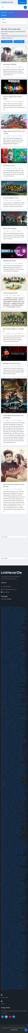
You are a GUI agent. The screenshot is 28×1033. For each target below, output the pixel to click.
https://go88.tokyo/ (18, 631)
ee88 (21, 742)
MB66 (12, 614)
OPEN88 (23, 638)
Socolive (15, 837)
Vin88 (4, 767)
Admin (7, 231)
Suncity (2, 900)
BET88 (16, 792)
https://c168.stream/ (13, 855)
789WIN (20, 886)
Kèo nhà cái (19, 725)
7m (23, 621)
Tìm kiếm (10, 12)
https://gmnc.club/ (12, 733)
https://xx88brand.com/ (16, 632)
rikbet (23, 731)
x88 (25, 679)
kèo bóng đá (15, 888)
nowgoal (20, 621)
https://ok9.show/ (4, 745)
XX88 (10, 617)
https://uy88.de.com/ (9, 735)
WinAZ (16, 859)
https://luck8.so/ (4, 734)
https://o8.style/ (6, 679)
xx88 (14, 616)
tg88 (2, 712)
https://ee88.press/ (4, 914)
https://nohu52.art (21, 765)
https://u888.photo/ (22, 710)
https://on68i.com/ (6, 792)
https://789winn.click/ (11, 862)
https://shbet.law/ (12, 667)
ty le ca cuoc (3, 628)
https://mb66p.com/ (6, 613)
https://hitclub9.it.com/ (7, 752)
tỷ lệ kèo (4, 940)
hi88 (24, 902)
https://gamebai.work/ (21, 662)
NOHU (13, 805)
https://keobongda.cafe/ (10, 653)
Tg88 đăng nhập (4, 747)
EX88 (22, 822)
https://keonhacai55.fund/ (9, 723)
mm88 (6, 936)
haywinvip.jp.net (14, 774)
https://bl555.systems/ (16, 706)
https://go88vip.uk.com (5, 904)
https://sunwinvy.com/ (21, 891)
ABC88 (2, 799)
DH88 (7, 887)
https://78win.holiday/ (5, 869)
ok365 (4, 817)
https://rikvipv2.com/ (4, 772)
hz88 (19, 737)
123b (3, 717)
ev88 (4, 680)
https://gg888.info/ (4, 882)
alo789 (15, 791)
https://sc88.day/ (4, 699)
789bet (16, 705)
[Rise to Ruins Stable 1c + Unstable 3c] (14, 319)
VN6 (12, 870)
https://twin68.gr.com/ (5, 808)
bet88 (9, 624)
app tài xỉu (5, 691)
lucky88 (22, 781)
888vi (20, 890)
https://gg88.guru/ (16, 709)
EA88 (24, 761)
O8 (18, 722)
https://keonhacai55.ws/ (16, 814)
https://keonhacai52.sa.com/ (18, 927)
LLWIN (24, 660)
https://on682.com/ (12, 796)
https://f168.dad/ (12, 713)
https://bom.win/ (16, 657)
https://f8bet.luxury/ (4, 923)
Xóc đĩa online (11, 628)
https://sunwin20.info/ (5, 834)
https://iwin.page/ (11, 696)
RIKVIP (11, 630)
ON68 (10, 761)
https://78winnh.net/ (23, 613)
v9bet (14, 612)
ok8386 (11, 760)
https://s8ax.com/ (22, 901)
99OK (7, 895)
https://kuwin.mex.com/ (5, 872)
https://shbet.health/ (15, 736)
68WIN (2, 762)
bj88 (16, 670)
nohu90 (14, 686)
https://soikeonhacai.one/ (5, 738)
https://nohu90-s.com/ (5, 851)
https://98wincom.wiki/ (18, 938)
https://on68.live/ (4, 836)
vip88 (16, 917)
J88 (1, 736)
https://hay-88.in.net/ (21, 749)
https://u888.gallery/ (10, 758)
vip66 (25, 612)
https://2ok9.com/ (4, 662)
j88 (9, 763)
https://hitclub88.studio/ (10, 767)
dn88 (15, 752)
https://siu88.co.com (16, 830)
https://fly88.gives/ (21, 673)
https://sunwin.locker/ (5, 617)
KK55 (2, 708)
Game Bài (8, 749)
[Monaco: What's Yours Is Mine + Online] (14, 86)
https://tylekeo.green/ (5, 664)
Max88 (2, 653)
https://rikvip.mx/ (4, 739)
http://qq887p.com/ (21, 883)
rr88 (2, 679)
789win (17, 630)
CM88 (8, 652)
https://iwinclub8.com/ (5, 815)
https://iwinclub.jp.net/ (5, 684)
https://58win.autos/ (19, 740)
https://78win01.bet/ (22, 707)
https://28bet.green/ (4, 837)
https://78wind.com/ (7, 669)
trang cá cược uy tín (22, 690)
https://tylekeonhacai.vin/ (5, 687)
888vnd (22, 890)
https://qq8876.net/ (10, 721)
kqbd (19, 644)
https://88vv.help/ (4, 862)
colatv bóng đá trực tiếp (22, 615)
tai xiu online (23, 726)
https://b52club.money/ (21, 652)
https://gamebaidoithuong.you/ (14, 664)
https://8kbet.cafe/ (15, 808)
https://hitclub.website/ (18, 624)
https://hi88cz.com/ (10, 940)
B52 (23, 642)
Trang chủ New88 (13, 911)
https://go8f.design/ (19, 752)
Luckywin (10, 726)
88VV (16, 749)
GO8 (24, 877)
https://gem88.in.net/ (13, 815)
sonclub (19, 903)
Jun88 (12, 637)
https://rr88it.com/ (19, 649)
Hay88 (23, 722)
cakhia (13, 705)
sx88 (20, 912)
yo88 (7, 680)
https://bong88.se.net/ (5, 690)
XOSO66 (9, 799)
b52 (12, 616)
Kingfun (15, 761)
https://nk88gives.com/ (17, 910)
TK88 (25, 781)
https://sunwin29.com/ (5, 779)
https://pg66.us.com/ (4, 637)
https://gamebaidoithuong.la (22, 718)
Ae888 (15, 768)
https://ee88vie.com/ (7, 609)
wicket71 (19, 846)
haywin (12, 778)
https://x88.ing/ (19, 724)
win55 (23, 858)
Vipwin (19, 766)
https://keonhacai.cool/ (5, 670)
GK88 (22, 854)
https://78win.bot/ (23, 654)
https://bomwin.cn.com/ (22, 700)
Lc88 (13, 724)
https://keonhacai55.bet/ (8, 611)
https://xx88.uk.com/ (17, 782)
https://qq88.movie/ (11, 932)
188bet (23, 928)
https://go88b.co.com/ (12, 685)
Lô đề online (16, 680)
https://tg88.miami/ (8, 870)
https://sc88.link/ (15, 760)
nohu (2, 735)
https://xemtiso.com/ (11, 845)
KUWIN (10, 805)
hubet (18, 742)
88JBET (2, 870)
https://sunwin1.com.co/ (15, 769)
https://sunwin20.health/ (13, 851)
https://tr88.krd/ (10, 915)
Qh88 (8, 747)
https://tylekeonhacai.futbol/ (6, 616)
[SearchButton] (25, 7)
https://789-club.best (18, 775)
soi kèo (26, 618)
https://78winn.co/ (19, 906)
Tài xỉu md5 (12, 874)
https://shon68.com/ (9, 928)
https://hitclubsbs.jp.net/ (20, 641)
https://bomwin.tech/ (15, 625)
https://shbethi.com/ (4, 667)
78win (13, 609)
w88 (4, 735)
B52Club (17, 686)
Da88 (8, 919)
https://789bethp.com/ (7, 712)
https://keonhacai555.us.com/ (6, 814)
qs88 (16, 726)
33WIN (12, 720)
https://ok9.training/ (4, 855)
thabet (5, 678)
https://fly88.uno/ (21, 639)
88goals (20, 628)
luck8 (9, 717)
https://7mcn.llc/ (12, 670)
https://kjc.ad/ (9, 844)
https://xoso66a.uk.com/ (8, 858)
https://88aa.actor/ (13, 652)
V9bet (17, 644)
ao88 (17, 678)
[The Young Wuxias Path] (14, 283)
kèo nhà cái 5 (24, 818)
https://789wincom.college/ (5, 942)
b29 (19, 681)
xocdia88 (2, 740)
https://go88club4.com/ (21, 659)
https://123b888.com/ (12, 727)
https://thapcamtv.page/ (22, 925)
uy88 (2, 705)
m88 (2, 890)
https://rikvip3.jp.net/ (12, 772)
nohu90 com (16, 887)
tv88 (9, 813)
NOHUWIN (3, 918)
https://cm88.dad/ (4, 631)
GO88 (12, 640)
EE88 (2, 672)
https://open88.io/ (6, 876)
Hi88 (6, 932)
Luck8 (24, 733)
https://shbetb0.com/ (21, 667)
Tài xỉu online (22, 841)
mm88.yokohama (12, 848)
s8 (21, 802)
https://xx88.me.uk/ (21, 619)
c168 (1, 681)
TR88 (24, 844)
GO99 (2, 726)
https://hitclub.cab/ (4, 696)
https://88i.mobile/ (4, 785)
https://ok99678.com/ (4, 693)
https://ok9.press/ (11, 698)
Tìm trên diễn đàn (6, 41)
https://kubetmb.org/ (5, 848)
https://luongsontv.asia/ (13, 925)
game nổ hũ (3, 711)
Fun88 (12, 608)
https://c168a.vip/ (18, 930)
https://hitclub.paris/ (4, 937)
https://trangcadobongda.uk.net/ (6, 714)
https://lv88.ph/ (15, 872)
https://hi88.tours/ (13, 800)
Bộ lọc (3, 19)
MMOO (2, 754)
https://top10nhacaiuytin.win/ (19, 622)
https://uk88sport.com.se (13, 835)
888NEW (2, 723)
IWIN (18, 610)
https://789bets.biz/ (7, 709)
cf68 (5, 796)
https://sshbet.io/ (22, 666)
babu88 (25, 846)
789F (13, 817)
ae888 (6, 652)
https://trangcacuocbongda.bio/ (20, 694)
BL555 (8, 734)
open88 (17, 637)
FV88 (16, 766)
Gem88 (5, 919)
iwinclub (10, 635)
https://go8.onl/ (10, 786)
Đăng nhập (22, 2)
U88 (7, 810)
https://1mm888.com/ (19, 924)
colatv (5, 615)
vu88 (6, 788)
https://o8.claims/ (18, 868)
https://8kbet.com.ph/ (13, 807)
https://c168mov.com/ (4, 713)
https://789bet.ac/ (16, 871)
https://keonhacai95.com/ (8, 646)
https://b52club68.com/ (13, 701)
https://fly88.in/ (21, 803)
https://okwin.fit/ (18, 932)
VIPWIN (9, 830)
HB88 (2, 887)
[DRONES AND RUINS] (14, 250)
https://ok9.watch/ (4, 694)
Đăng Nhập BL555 (8, 891)
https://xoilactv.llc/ (4, 802)
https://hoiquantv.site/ (5, 673)
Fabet (22, 918)
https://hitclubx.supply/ (12, 718)
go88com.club (8, 774)
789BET (24, 664)
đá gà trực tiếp (19, 788)
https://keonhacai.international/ (18, 704)
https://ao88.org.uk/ (12, 937)
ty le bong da (3, 719)
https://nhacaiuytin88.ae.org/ (15, 795)
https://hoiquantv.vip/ (22, 672)
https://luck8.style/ (4, 829)
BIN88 (15, 621)
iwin (23, 628)
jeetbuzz (15, 846)
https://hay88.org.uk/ (6, 801)
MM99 (17, 826)
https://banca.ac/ (13, 662)
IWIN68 (25, 704)
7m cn (14, 916)
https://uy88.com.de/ (20, 758)
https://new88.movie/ (13, 659)
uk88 (13, 691)
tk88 (19, 669)
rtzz (22, 877)
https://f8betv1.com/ (17, 896)
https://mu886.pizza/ (12, 793)
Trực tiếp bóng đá (4, 612)
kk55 (9, 836)
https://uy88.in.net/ (4, 759)
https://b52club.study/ (5, 706)
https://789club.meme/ (8, 849)
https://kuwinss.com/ (10, 863)
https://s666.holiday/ (12, 788)
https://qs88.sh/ (4, 875)
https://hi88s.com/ (4, 639)
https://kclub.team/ (19, 626)
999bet (20, 818)
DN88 (14, 740)
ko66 (2, 801)
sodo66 (24, 768)
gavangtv (14, 618)
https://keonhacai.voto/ (5, 642)
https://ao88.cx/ (21, 786)
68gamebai (20, 754)
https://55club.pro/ (20, 753)
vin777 (9, 917)
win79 (15, 644)
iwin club (15, 672)
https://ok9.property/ (22, 670)
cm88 (8, 659)
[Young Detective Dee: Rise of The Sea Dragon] (14, 395)
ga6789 (20, 678)
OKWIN (23, 936)
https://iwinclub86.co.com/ (5, 686)
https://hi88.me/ (12, 671)
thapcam (2, 778)
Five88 (2, 919)
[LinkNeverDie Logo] (7, 2)
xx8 (1, 857)
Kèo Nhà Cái (19, 761)
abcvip (9, 881)
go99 (23, 714)
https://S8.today (9, 804)
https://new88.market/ (8, 654)
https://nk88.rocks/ (22, 939)
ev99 (9, 731)
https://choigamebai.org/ (5, 622)
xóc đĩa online (20, 744)
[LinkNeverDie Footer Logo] (11, 572)
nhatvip (15, 780)
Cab (7, 200)
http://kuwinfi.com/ (16, 843)
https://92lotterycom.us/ (8, 708)
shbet (22, 720)
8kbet (4, 627)
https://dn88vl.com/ (20, 900)
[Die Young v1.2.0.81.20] (14, 54)
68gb (20, 714)
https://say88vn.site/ (17, 778)
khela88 (22, 846)
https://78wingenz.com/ (21, 708)
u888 (18, 710)
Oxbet (10, 919)
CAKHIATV (17, 799)
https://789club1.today (5, 751)
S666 (17, 779)
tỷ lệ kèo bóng (22, 917)
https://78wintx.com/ (22, 680)
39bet (8, 795)
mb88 (2, 718)
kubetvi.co (3, 750)
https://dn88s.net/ (4, 786)
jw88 (17, 912)
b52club (2, 649)
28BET (4, 845)
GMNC (2, 659)
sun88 (19, 917)
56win (13, 930)
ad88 (4, 857)
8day (25, 677)
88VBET (10, 890)
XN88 (22, 850)
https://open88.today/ (13, 638)
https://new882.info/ (19, 816)
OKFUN (25, 869)
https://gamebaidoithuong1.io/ (6, 773)
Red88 (25, 918)
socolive (24, 611)
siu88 (23, 678)
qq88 (5, 753)
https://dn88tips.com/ (5, 864)
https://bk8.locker (22, 898)
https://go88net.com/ (4, 701)
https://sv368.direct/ (22, 608)
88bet (23, 735)
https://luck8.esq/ (8, 833)
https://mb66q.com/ (4, 614)
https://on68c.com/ (7, 794)
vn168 (25, 742)
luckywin (22, 760)
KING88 (5, 807)
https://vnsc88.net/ (19, 711)
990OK (20, 923)
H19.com (7, 824)
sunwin (2, 609)
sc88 (9, 662)
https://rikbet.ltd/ (4, 625)
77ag (15, 809)
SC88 (15, 693)
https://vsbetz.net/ (4, 827)
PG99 (24, 636)
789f (17, 764)
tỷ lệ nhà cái (11, 728)
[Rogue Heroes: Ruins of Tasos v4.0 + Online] (14, 121)
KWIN (25, 845)
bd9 (2, 847)
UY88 (13, 754)
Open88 (7, 754)
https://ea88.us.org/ (13, 822)
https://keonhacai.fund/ (20, 612)
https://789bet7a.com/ (7, 768)
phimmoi (25, 872)
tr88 (20, 780)
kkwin (25, 843)
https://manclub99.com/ (22, 645)
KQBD (14, 881)
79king (16, 663)
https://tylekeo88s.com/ (21, 790)
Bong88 (19, 651)
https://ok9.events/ (12, 678)
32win (10, 834)
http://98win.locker (16, 914)
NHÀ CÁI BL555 (20, 862)
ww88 (20, 727)
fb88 (8, 691)
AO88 (7, 695)
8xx (1, 623)
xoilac (23, 616)
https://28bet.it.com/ (9, 871)
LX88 (7, 807)
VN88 (22, 833)
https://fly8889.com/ (20, 679)
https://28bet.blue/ (16, 654)
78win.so (2, 671)
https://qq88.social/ (20, 899)
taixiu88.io (14, 732)
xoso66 (2, 611)
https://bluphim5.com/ (22, 617)
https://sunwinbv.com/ (13, 931)
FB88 (13, 710)
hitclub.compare (3, 781)
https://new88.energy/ (15, 821)
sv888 (9, 843)
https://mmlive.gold (22, 717)
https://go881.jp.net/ (23, 656)
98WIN (20, 820)
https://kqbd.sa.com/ (9, 927)
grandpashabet (21, 783)
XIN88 (14, 841)
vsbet (10, 691)
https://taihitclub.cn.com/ (14, 666)
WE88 (25, 751)
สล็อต (10, 650)
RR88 (16, 616)
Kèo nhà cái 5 (16, 628)
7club (11, 917)
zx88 (15, 890)
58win (24, 681)
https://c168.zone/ (17, 741)
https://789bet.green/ (20, 940)
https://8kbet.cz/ (21, 878)
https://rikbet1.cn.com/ (5, 703)
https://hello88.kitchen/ (5, 700)
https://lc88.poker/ (11, 913)
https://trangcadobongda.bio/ (13, 668)
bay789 (11, 933)
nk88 (18, 861)
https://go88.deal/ (12, 641)
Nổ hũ (12, 657)
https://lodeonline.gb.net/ (5, 657)
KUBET (20, 904)
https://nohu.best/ (4, 832)
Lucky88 (16, 854)
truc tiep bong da (14, 613)
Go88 (18, 621)
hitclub (16, 611)
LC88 (6, 725)
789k (17, 728)
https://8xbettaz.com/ (5, 746)
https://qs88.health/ (4, 821)
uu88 (16, 653)
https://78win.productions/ (5, 856)
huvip (20, 842)
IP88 (11, 930)
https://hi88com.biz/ (20, 763)
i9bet (14, 649)
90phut (17, 707)
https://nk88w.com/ (4, 843)
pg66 (18, 837)
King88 (18, 875)
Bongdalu (11, 690)
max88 (15, 629)
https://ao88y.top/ (20, 909)
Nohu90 (5, 659)
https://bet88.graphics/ (11, 660)
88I (23, 703)
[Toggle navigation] (2, 7)
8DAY (6, 918)
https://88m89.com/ (12, 904)
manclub (23, 658)
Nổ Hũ (21, 831)
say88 (25, 763)
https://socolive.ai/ (13, 813)
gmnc (4, 710)
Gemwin (6, 697)
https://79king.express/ (5, 619)
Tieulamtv (2, 787)
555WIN (19, 889)
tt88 (2, 803)
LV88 (10, 850)
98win (24, 721)
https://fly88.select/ (14, 669)
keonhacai (21, 732)
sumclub (5, 720)
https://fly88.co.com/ (18, 712)
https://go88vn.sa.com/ (5, 666)
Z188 (4, 695)
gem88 (21, 642)
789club (21, 646)
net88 (17, 658)
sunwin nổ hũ (23, 777)
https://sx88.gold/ (4, 731)
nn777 (14, 639)
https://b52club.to (16, 714)
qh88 (11, 731)
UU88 (4, 725)
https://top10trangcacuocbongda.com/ (12, 665)
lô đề (2, 691)
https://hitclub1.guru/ (22, 779)
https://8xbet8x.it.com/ (21, 806)
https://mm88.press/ (4, 632)
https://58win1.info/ (4, 813)
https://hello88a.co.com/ (5, 748)
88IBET (24, 724)
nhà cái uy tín (16, 609)
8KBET (6, 750)
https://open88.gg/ (6, 889)
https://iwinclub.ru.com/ (5, 630)
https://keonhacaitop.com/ (12, 645)
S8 (17, 726)
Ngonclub (21, 657)
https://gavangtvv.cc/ (21, 805)
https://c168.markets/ (4, 707)
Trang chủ (3, 12)
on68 (17, 777)
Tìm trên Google (19, 41)
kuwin (20, 722)
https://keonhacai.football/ (12, 610)
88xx (20, 905)
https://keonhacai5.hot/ (20, 772)
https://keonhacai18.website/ (8, 672)
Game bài (20, 668)
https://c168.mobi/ (16, 902)
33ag (10, 828)
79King (21, 660)
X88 (18, 841)
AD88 (16, 789)
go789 (2, 916)
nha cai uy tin (24, 627)
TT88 (16, 832)
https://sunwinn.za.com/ (15, 656)
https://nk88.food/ (15, 858)
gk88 (11, 725)
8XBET (22, 738)
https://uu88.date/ (4, 816)
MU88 (2, 669)
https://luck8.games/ (15, 833)
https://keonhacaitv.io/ (5, 760)
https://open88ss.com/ (13, 923)
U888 (23, 712)
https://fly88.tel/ (14, 651)
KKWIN (7, 859)
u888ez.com (9, 762)
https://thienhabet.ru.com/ (12, 655)
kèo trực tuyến (6, 728)
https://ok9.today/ (23, 897)
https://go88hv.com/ (11, 739)
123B (10, 747)
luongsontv (3, 618)
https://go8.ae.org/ (16, 831)
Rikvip (7, 629)
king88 (5, 850)
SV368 (10, 808)
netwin (13, 909)
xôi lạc (11, 612)
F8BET (12, 790)
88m (16, 884)
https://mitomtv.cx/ (14, 810)
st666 (25, 819)
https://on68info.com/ (10, 809)
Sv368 (21, 638)
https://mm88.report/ (4, 761)
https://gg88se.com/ (4, 783)
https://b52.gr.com (7, 916)
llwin (21, 835)
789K (4, 877)
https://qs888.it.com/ (19, 857)
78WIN (4, 820)
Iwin (9, 644)
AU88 (2, 776)
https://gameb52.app (13, 748)
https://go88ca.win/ (4, 906)
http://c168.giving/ (15, 747)
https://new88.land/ (11, 816)
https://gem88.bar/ (4, 621)
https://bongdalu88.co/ (7, 658)
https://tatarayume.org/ (17, 849)
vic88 (4, 819)
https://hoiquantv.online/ (13, 673)
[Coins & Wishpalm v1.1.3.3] (14, 188)
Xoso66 (10, 614)
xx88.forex (12, 846)
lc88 (18, 824)
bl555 (26, 727)
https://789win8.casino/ (18, 721)
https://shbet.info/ (16, 692)
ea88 (13, 912)
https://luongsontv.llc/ (13, 737)
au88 (25, 714)
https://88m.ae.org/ (11, 785)
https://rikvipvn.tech (23, 922)
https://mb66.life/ (17, 614)
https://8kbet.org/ (4, 645)
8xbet (22, 751)
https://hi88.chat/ (4, 698)
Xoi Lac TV (15, 892)
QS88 (9, 692)
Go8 (9, 895)
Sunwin (22, 651)
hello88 (22, 837)
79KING (20, 650)
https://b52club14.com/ (5, 805)
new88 (2, 794)
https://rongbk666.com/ (22, 623)
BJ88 (6, 857)
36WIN (18, 800)
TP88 (19, 870)
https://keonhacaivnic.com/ (5, 732)
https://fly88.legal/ (7, 722)
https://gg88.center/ (12, 679)
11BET (2, 941)
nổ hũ (16, 636)
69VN (11, 885)
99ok (23, 736)
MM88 (15, 617)
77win (10, 693)
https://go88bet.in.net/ (8, 775)
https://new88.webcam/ (5, 676)
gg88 (12, 831)
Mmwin (13, 775)
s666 (9, 789)
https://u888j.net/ (12, 711)
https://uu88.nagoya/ (4, 755)
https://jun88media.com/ (20, 848)
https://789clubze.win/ (5, 650)
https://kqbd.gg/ (4, 818)
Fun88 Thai (12, 802)
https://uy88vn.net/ (4, 933)
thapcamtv (20, 616)
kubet (15, 608)
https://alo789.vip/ (4, 911)
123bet (8, 781)
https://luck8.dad (7, 740)
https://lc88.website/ (12, 783)
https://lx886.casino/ (22, 860)
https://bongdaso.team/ (14, 687)
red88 (2, 819)
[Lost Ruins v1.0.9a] (14, 155)
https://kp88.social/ (13, 734)
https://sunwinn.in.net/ (19, 739)
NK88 (8, 725)
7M (9, 886)
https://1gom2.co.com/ (13, 700)
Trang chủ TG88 (6, 905)
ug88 (15, 779)
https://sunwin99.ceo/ (5, 641)
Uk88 (13, 919)
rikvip (14, 611)
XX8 (13, 789)
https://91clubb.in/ (19, 746)
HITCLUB (4, 721)
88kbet (20, 863)
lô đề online (14, 725)
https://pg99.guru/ (18, 913)
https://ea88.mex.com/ (12, 759)
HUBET (23, 824)
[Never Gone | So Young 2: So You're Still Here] (14, 464)
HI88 (15, 899)
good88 (8, 854)
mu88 (16, 717)
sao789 (19, 677)
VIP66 (18, 613)
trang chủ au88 (14, 776)
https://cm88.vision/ (22, 653)
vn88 (13, 749)
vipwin (18, 780)
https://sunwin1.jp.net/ (16, 773)
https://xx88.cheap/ (9, 924)
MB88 (14, 942)
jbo (5, 941)
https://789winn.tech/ (13, 864)
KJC (25, 622)
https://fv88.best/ (7, 892)
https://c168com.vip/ (11, 861)
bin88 (14, 635)
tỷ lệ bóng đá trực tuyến (8, 742)
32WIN (10, 859)
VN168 (24, 739)
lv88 (16, 824)
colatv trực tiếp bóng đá (8, 705)
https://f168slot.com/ (22, 637)
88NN (21, 830)
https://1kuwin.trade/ (19, 796)
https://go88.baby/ (19, 695)
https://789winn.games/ (20, 882)
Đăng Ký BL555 (15, 889)
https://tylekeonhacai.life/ (5, 643)
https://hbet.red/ (21, 759)
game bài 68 (23, 915)
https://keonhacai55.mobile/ (18, 697)
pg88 (15, 886)
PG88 (19, 643)
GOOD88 (8, 903)
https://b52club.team (15, 682)
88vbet (2, 859)
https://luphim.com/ (15, 650)
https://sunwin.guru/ (11, 695)
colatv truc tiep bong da (11, 615)
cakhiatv (17, 618)
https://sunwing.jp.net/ (13, 751)
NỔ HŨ (4, 681)
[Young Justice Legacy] (14, 218)
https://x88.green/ (17, 720)
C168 (18, 660)
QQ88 (4, 803)
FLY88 (9, 639)
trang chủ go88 (17, 781)
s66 (6, 799)
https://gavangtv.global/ (20, 809)
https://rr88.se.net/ (9, 627)
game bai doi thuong (8, 898)
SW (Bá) (8, 67)
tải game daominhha (21, 635)
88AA (15, 823)
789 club (5, 766)
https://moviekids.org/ (10, 719)
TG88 (24, 746)
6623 (8, 922)
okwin (26, 863)
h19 (25, 639)
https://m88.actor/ (6, 765)
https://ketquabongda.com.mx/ (6, 724)
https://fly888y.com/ (21, 774)
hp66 (13, 717)
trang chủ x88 (20, 776)
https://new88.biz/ (14, 643)
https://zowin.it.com (23, 755)
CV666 (10, 909)
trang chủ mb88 (8, 776)
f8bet (21, 664)
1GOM (4, 629)
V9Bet (14, 917)
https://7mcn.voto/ (4, 692)
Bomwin (2, 646)
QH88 (5, 863)
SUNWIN (18, 719)
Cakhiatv (13, 865)
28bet (5, 764)
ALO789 (2, 665)
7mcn (7, 628)
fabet (15, 691)
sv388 (17, 608)
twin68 (13, 753)
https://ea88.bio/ (21, 705)
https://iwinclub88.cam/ (10, 842)
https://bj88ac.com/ (4, 769)
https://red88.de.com (4, 835)
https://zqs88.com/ (4, 868)
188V (5, 804)
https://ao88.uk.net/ (4, 782)
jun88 (2, 709)
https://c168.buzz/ (15, 803)
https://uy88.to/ (12, 826)
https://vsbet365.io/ (11, 827)
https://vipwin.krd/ (4, 915)
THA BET (17, 898)
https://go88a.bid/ (23, 769)
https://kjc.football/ (4, 651)
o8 (18, 670)
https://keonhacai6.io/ (10, 941)
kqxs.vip (4, 758)
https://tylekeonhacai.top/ (5, 683)
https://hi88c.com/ (20, 943)
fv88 (13, 890)
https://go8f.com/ (9, 943)
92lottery (18, 915)
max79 (19, 835)
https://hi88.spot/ (9, 888)
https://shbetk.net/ (12, 707)
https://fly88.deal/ (11, 694)
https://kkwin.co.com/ (12, 764)
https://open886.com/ (5, 638)
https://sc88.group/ (7, 640)
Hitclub (21, 636)
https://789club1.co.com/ (21, 685)
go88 (22, 611)
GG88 (16, 635)
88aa (21, 804)
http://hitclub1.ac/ (24, 814)
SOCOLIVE (21, 799)
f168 (24, 657)
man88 (9, 902)
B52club (19, 676)
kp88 (7, 912)
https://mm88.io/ (6, 623)
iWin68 (2, 775)
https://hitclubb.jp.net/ (13, 684)
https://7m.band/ (22, 687)
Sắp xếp (4, 22)
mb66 (14, 677)
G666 (6, 817)
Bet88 (12, 639)
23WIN (15, 753)
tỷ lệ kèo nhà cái (16, 690)
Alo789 (9, 612)
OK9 (6, 663)
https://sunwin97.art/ (12, 626)
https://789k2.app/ (4, 901)
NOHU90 (9, 720)
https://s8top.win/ (4, 883)
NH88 (14, 897)
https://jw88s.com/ (9, 841)
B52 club (11, 629)
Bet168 (21, 643)
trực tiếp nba (22, 618)
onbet (2, 790)
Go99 (10, 746)
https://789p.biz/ (18, 829)
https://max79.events (16, 922)
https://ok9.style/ (4, 840)
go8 (2, 845)
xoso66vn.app (6, 826)
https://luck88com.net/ (21, 888)
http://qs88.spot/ (16, 860)
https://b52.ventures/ (4, 780)
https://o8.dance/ (11, 868)
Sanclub (5, 660)
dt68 (14, 640)
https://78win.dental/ (15, 905)
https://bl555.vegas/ (12, 926)
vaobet (2, 640)
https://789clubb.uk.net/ (15, 683)
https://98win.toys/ (4, 830)
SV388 (12, 897)
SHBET (24, 626)
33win (2, 658)
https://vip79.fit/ (11, 621)
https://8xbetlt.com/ (12, 703)
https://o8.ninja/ (23, 669)
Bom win (15, 744)
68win (21, 737)
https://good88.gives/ (4, 763)
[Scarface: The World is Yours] (14, 353)
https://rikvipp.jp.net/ (21, 684)
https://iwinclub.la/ (4, 608)
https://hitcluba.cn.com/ (14, 738)
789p (2, 841)
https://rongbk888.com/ (13, 623)
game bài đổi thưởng (18, 750)
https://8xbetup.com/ (4, 925)
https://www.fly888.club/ (22, 655)
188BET (11, 699)
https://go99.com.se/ (11, 832)
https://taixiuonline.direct (17, 794)
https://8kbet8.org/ (4, 668)
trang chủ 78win (24, 930)
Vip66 (2, 613)
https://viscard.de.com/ (5, 822)
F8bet (10, 682)
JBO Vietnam (3, 888)
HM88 (5, 754)
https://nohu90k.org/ (11, 901)
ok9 (10, 622)
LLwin (26, 759)
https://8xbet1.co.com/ (12, 806)
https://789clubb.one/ (5, 635)
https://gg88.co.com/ (15, 642)
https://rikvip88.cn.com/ (19, 847)
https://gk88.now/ (9, 939)
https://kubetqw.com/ (5, 793)
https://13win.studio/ (11, 829)
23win (24, 643)
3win (20, 892)
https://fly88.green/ (21, 671)
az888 (13, 779)
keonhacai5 (3, 927)
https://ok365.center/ (13, 619)
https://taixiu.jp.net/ (4, 685)
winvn (13, 768)
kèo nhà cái (5, 624)
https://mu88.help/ (7, 656)
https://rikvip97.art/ (4, 626)
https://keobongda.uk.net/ (21, 874)
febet (12, 881)
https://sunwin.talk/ (11, 636)
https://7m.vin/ (3, 749)
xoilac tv (9, 608)
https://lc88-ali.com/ (18, 767)
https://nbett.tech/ (9, 910)
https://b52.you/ (18, 696)
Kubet (18, 755)
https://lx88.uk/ (21, 887)
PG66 (20, 760)
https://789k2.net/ (4, 846)
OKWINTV (7, 819)
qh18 (16, 840)
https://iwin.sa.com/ (11, 631)
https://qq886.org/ (4, 944)
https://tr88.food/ (6, 847)
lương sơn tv (10, 750)
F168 (13, 663)
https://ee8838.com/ (4, 727)
